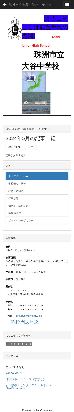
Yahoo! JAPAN (15, 373)
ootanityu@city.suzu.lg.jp (29, 315)
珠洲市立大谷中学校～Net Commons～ (33, 4)
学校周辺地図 (25, 321)
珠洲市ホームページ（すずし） (26, 379)
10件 (30, 146)
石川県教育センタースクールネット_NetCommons (29, 386)
